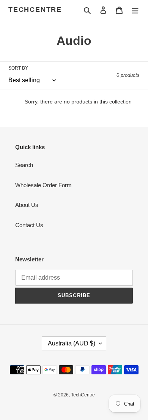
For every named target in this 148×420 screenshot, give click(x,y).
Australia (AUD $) (71, 343)
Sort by (18, 68)
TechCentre (35, 9)
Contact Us (29, 225)
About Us (26, 205)
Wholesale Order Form (43, 185)
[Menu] (135, 10)
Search (24, 165)
